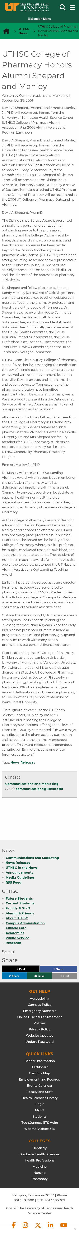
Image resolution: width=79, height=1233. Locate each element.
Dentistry (39, 1148)
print (65, 976)
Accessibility (39, 998)
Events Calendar (39, 1085)
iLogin (39, 1104)
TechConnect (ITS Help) (39, 1123)
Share (65, 969)
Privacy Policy (39, 1029)
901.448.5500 (24, 1200)
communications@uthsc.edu (39, 789)
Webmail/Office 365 (39, 1129)
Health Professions (39, 1160)
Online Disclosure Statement (39, 1017)
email (40, 975)
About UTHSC (17, 918)
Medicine (39, 1166)
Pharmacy (40, 1179)
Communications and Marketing (31, 784)
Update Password (39, 1042)
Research (13, 943)
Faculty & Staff (18, 908)
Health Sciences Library (39, 1098)
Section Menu (40, 18)
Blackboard (39, 1067)
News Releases (23, 762)
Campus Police (39, 1005)
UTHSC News (24, 31)
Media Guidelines (20, 877)
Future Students (19, 898)
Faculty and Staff (39, 1092)
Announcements (19, 872)
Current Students (20, 903)
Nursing (40, 1173)
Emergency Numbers (39, 1011)
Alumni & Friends (20, 913)
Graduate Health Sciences (39, 1154)
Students (39, 1116)
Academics (15, 933)
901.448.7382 (55, 1200)
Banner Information (39, 1061)
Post (26, 969)
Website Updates (39, 1035)
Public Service (17, 938)
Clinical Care (16, 928)
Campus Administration (25, 923)
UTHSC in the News (22, 868)
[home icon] (5, 31)
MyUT (39, 1110)
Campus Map (39, 1073)
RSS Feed (13, 882)
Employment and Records (39, 1079)
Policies (40, 1023)
